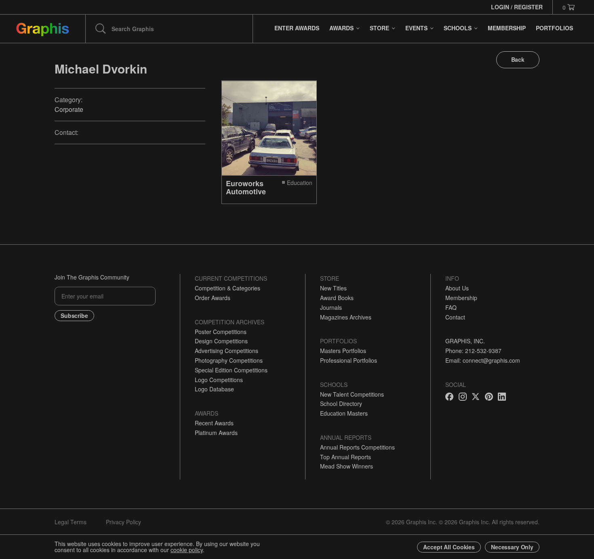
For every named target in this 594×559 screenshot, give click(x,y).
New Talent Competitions (352, 394)
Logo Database (214, 389)
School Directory (341, 403)
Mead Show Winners (346, 466)
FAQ (451, 307)
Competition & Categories (227, 288)
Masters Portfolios (343, 351)
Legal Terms (70, 522)
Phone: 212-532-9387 (473, 351)
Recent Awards (214, 423)
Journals (331, 307)
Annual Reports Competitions (357, 447)
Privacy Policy (123, 522)
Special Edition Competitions (231, 370)
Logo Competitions (219, 380)
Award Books (337, 298)
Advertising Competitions (226, 351)
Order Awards (212, 298)
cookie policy (187, 550)
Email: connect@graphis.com (482, 360)
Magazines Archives (345, 317)
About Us (457, 288)
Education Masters (344, 413)
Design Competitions (221, 341)
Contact (455, 317)
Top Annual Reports (345, 457)
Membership (461, 298)
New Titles (333, 288)
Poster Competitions (220, 332)
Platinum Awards (216, 433)
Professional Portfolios (348, 360)
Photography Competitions (229, 360)
